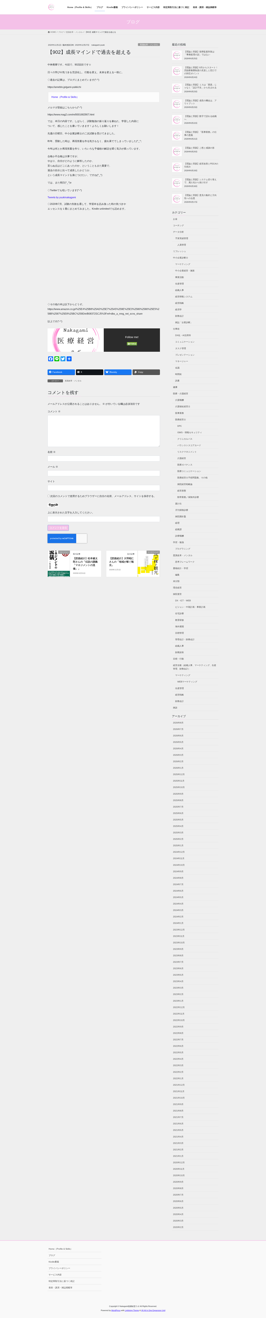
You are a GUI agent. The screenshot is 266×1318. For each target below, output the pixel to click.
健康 (175, 387)
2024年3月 (178, 910)
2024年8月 (178, 878)
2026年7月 (178, 729)
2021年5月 (178, 1130)
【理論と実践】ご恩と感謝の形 (199, 148)
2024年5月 (178, 897)
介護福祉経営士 (182, 406)
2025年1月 (178, 845)
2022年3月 (178, 1065)
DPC (179, 426)
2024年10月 (179, 865)
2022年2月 (178, 1072)
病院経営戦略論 (184, 484)
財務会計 (179, 316)
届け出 (178, 503)
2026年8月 (178, 722)
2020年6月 (178, 1201)
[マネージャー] (59, 562)
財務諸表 (179, 652)
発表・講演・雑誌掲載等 (60, 1287)
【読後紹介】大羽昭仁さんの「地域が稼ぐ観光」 (121, 562)
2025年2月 (178, 839)
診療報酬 (179, 536)
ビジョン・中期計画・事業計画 (190, 607)
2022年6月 (178, 1046)
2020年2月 (178, 1227)
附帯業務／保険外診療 (188, 497)
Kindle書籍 (54, 1262)
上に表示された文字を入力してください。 (71, 512)
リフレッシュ (179, 251)
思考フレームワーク (185, 562)
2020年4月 (178, 1214)
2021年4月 (178, 1136)
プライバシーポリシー (59, 1268)
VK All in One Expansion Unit (153, 1310)
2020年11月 (178, 1169)
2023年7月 (178, 962)
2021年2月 (178, 1149)
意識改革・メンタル (149, 44)
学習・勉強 (178, 542)
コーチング (178, 225)
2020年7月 (178, 1195)
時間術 (178, 374)
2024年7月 (178, 884)
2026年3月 (178, 755)
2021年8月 (178, 1110)
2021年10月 (179, 1098)
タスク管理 (180, 348)
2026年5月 (178, 742)
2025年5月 (178, 819)
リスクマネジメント (187, 452)
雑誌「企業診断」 (183, 322)
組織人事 (179, 290)
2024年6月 (178, 891)
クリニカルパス (184, 439)
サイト (51, 481)
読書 (177, 380)
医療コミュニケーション (189, 471)
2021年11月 (178, 1091)
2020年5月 (178, 1208)
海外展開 (179, 626)
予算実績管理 (181, 238)
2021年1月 (178, 1156)
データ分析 (178, 232)
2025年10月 (179, 787)
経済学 (178, 309)
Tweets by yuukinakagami (62, 197)
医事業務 (179, 413)
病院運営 (177, 594)
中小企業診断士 (180, 257)
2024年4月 (178, 903)
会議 (177, 367)
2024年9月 (178, 871)
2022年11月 (178, 1014)
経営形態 (181, 490)
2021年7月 (178, 1117)
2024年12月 (179, 852)
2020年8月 (178, 1188)
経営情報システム (183, 296)
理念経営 (177, 587)
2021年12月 (179, 1085)
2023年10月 (179, 942)
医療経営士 (180, 419)
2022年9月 (178, 1026)
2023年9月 (178, 949)
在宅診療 (179, 613)
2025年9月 (178, 794)
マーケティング (182, 264)
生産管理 (179, 283)
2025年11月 (178, 781)
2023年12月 (179, 929)
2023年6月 (178, 968)
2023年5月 (178, 975)
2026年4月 (178, 748)
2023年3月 (178, 988)
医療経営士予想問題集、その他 (192, 477)
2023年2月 (178, 994)
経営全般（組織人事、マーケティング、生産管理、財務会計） (194, 667)
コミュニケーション (185, 342)
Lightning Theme (132, 1310)
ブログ (52, 1255)
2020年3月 (178, 1220)
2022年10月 (179, 1020)
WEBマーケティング (187, 681)
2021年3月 (178, 1143)
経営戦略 (179, 303)
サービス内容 (55, 1274)
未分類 (176, 581)
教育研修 (179, 620)
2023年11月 (178, 936)
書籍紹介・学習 (180, 568)
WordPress (116, 1310)
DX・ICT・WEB (183, 600)
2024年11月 (178, 858)
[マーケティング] (149, 562)
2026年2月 (178, 761)
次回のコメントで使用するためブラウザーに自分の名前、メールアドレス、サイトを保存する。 (103, 496)
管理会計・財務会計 (185, 639)
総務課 (178, 529)
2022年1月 (178, 1078)
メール (53, 466)
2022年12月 (179, 1007)
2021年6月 (178, 1123)
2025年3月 (178, 832)
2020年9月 (178, 1182)
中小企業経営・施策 (185, 270)
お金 (175, 219)
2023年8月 (178, 955)
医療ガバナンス (184, 464)
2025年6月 (178, 813)
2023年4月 (178, 981)
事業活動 (179, 277)
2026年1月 (178, 768)
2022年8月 (178, 1033)
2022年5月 (178, 1052)
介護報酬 (179, 400)
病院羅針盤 (180, 516)
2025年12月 (179, 774)
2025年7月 (178, 807)
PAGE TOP (257, 1276)
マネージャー (181, 361)
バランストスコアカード (189, 445)
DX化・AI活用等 (183, 335)
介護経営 (181, 458)
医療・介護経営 (180, 393)
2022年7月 (178, 1039)
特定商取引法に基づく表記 (62, 1281)
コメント (54, 411)
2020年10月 (179, 1175)
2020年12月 (179, 1162)
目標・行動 (178, 659)
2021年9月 (178, 1104)
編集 (177, 574)
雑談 (175, 707)
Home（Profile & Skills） (65, 97)
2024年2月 (178, 916)
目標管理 (179, 633)
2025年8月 (178, 800)
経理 (177, 523)
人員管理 (181, 245)
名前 (52, 452)
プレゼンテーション (185, 355)
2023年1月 (178, 1001)
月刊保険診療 (181, 510)
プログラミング (182, 549)
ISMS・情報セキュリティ (189, 432)
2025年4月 (178, 826)
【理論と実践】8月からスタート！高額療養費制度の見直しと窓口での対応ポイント (201, 70)
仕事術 (176, 329)
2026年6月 (178, 735)
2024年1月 (178, 923)
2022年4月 (178, 1059)
